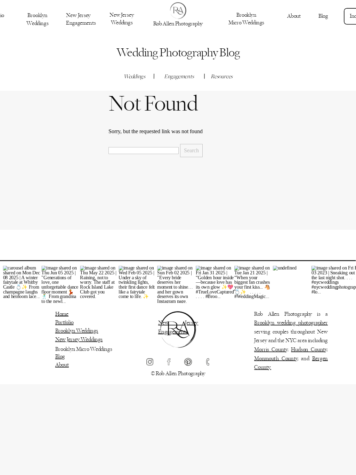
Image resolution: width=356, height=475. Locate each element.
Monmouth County (275, 358)
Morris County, (271, 349)
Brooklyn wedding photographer (291, 323)
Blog (60, 356)
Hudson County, (309, 349)
